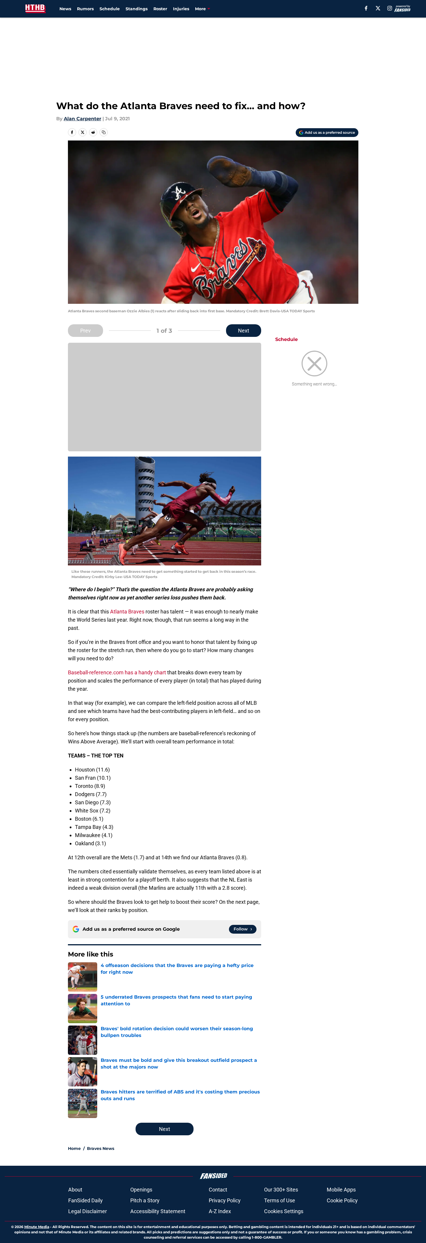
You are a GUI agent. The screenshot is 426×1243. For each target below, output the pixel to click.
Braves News (100, 1148)
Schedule (110, 8)
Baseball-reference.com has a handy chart (117, 672)
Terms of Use (279, 1200)
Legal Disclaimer (87, 1211)
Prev (85, 331)
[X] (378, 8)
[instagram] (389, 8)
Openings (141, 1190)
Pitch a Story (145, 1200)
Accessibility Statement (157, 1211)
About (75, 1190)
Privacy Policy (225, 1200)
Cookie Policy (342, 1200)
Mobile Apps (341, 1190)
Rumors (85, 8)
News (65, 8)
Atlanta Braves (127, 611)
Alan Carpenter (82, 118)
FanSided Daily (85, 1200)
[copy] (104, 132)
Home (74, 1148)
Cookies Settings (283, 1211)
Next (243, 331)
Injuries (181, 8)
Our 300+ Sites (281, 1190)
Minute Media (36, 1227)
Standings (137, 8)
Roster (160, 8)
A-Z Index (220, 1211)
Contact (218, 1190)
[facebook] (366, 8)
